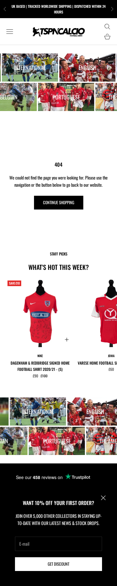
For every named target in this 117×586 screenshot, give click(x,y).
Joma (111, 355)
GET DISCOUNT (58, 564)
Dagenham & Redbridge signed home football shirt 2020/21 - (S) (40, 366)
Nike (40, 355)
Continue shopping (58, 202)
